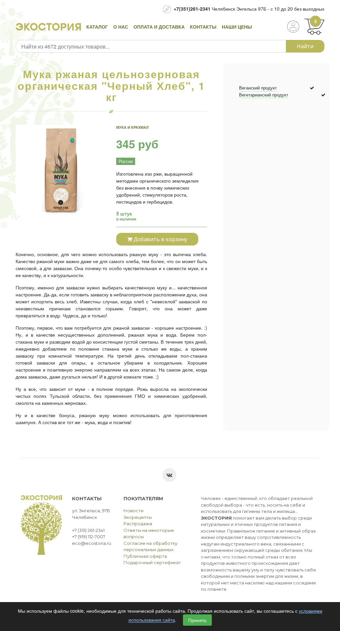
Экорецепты (138, 517)
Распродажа (138, 523)
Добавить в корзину (159, 239)
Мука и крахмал (132, 127)
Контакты (203, 26)
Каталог (97, 26)
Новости (133, 510)
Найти (305, 46)
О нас (120, 26)
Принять (197, 620)
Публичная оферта (145, 556)
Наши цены (237, 26)
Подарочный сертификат (152, 562)
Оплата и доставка (159, 26)
